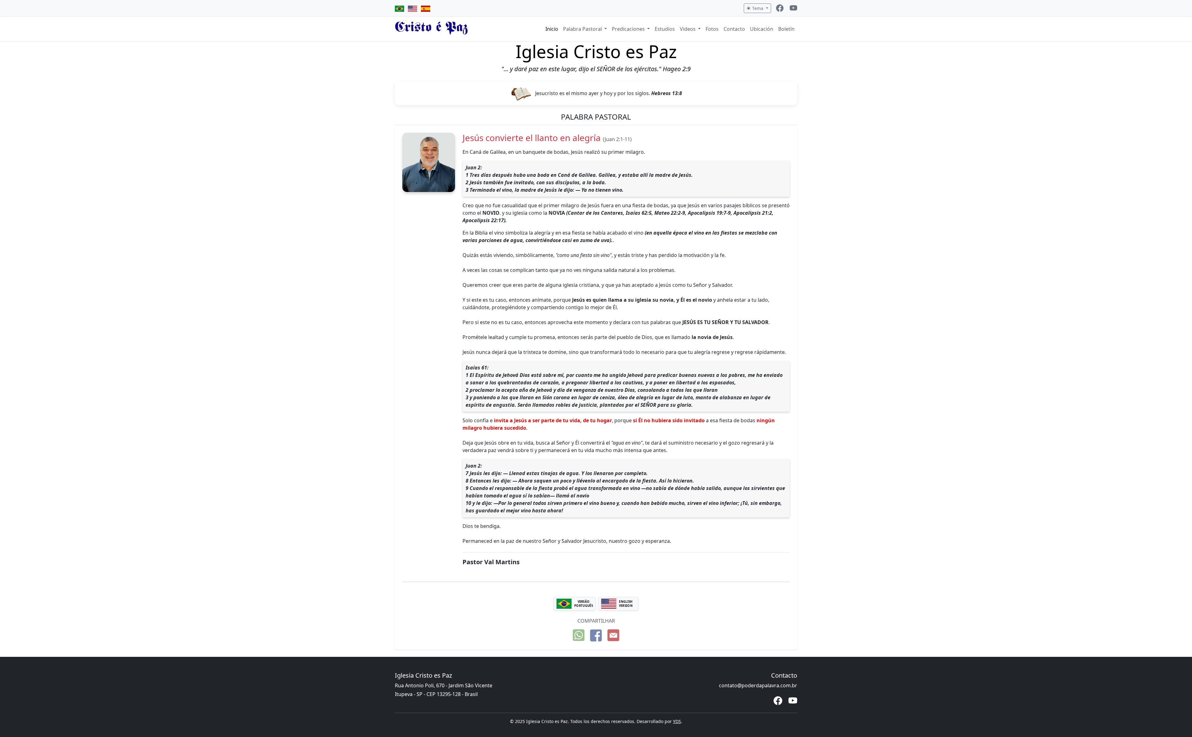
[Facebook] (779, 9)
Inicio (551, 28)
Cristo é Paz (431, 28)
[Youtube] (793, 9)
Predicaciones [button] (629, 28)
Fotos (712, 28)
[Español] (425, 8)
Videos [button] (688, 28)
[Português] (399, 8)
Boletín (786, 28)
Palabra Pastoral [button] (583, 28)
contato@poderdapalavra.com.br (758, 685)
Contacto (734, 28)
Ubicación (761, 28)
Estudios (665, 28)
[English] (412, 8)
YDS (677, 721)
